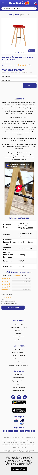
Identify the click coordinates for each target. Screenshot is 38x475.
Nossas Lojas (19, 330)
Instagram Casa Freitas (19, 397)
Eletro (18, 384)
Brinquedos (18, 374)
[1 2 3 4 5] (6, 297)
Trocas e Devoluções (18, 356)
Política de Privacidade (18, 352)
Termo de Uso (19, 349)
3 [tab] (21, 52)
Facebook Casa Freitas (13, 397)
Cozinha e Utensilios (19, 387)
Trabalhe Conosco (18, 337)
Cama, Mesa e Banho (18, 390)
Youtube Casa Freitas (25, 397)
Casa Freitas (19, 2)
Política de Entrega (18, 359)
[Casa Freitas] (10, 15)
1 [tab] (16, 52)
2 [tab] (18, 52)
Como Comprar (18, 340)
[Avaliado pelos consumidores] (22, 422)
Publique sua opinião (13, 307)
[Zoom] (19, 36)
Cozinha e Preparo (18, 378)
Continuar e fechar (19, 469)
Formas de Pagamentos (19, 362)
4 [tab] (24, 52)
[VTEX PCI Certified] (16, 420)
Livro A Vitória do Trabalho (19, 327)
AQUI (31, 464)
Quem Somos (19, 324)
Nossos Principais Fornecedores (18, 365)
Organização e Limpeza (18, 381)
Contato (18, 334)
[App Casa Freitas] (19, 402)
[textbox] (19, 8)
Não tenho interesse (9, 302)
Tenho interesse (8, 300)
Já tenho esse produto (10, 304)
